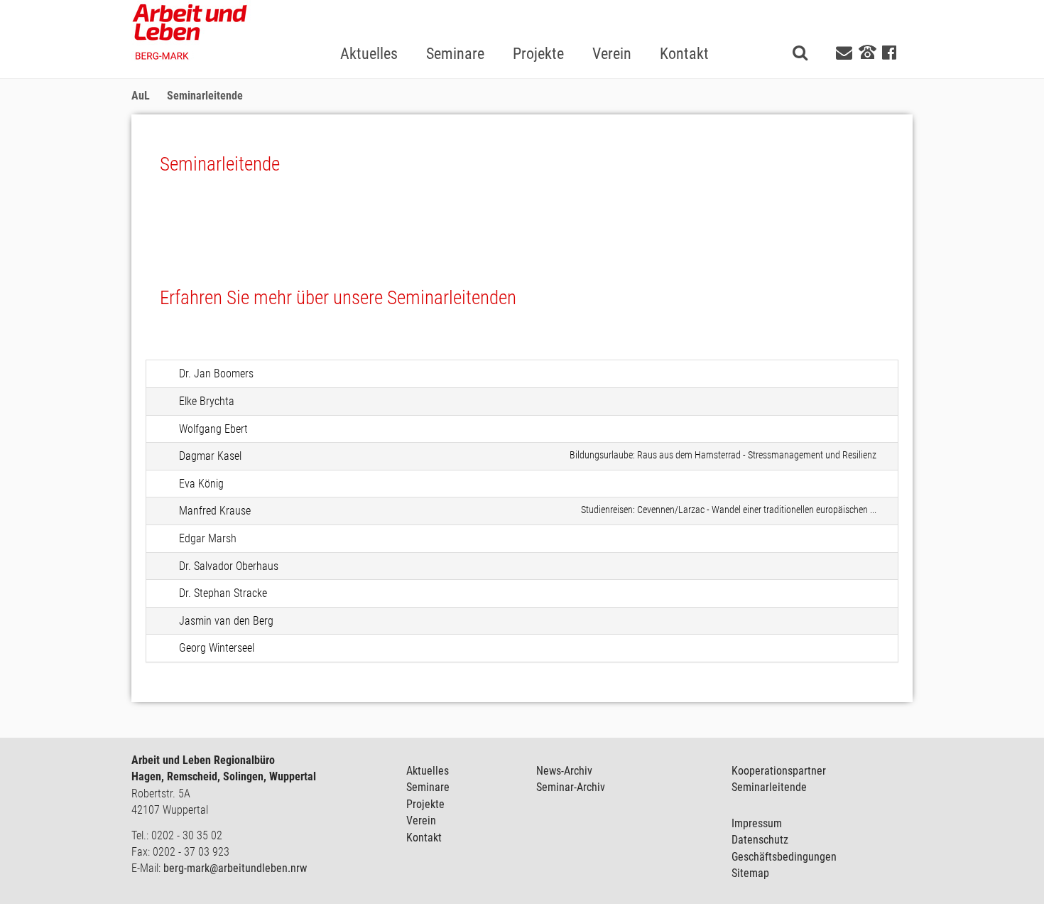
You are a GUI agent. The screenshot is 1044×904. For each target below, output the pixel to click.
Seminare (428, 787)
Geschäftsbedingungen (784, 856)
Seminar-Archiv (570, 787)
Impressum (757, 823)
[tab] (522, 373)
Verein (421, 820)
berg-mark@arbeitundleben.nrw (235, 868)
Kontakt (424, 837)
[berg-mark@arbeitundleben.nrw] (846, 53)
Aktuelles (427, 770)
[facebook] (889, 53)
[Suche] (800, 52)
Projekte (425, 804)
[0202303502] (867, 52)
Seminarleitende (769, 787)
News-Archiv (564, 770)
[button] (455, 31)
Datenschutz (760, 839)
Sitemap (750, 873)
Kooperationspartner (779, 770)
